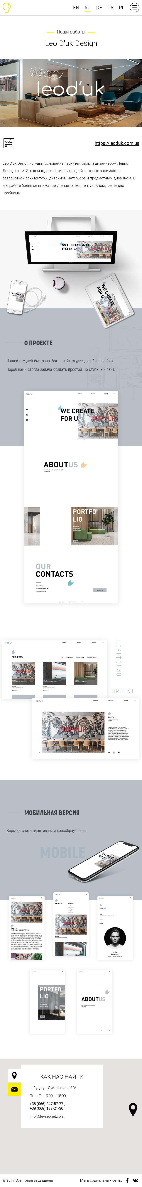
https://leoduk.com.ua (117, 143)
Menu (134, 7)
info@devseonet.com (47, 1116)
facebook (127, 1180)
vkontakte (135, 1180)
